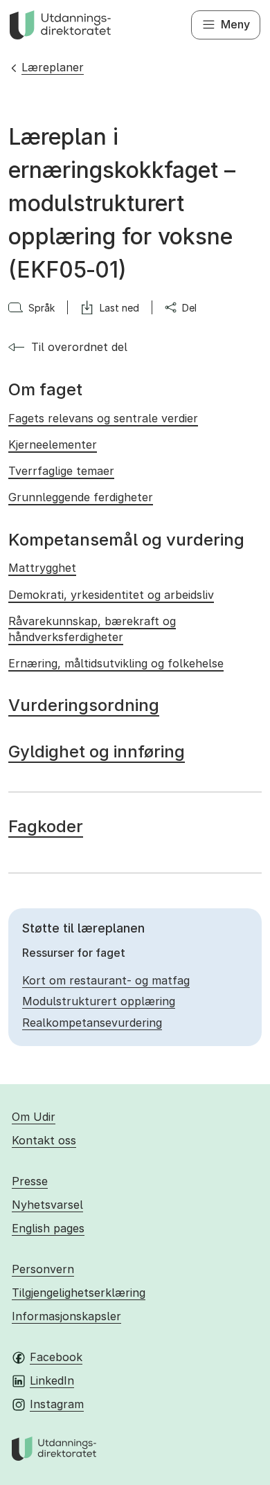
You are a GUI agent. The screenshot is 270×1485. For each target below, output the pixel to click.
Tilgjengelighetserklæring (78, 1292)
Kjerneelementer (52, 444)
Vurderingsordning (83, 705)
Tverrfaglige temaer (61, 471)
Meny (235, 24)
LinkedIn (52, 1380)
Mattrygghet (42, 568)
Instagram (57, 1404)
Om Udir (33, 1117)
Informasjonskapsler (66, 1316)
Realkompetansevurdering (92, 1022)
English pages (48, 1228)
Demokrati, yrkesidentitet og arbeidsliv (111, 595)
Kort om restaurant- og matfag (106, 980)
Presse (30, 1181)
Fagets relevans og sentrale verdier (103, 418)
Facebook (56, 1357)
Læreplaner (52, 67)
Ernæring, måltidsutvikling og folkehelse (116, 663)
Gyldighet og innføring (96, 751)
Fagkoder (45, 826)
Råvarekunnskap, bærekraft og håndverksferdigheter (92, 629)
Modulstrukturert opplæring (98, 1001)
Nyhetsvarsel (47, 1205)
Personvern (43, 1269)
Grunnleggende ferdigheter (80, 497)
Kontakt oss (44, 1140)
